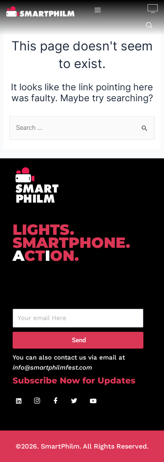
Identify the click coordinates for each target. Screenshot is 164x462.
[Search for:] (81, 127)
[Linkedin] (19, 401)
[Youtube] (93, 401)
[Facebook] (56, 401)
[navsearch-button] (149, 25)
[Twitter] (74, 401)
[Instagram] (37, 401)
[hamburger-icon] (97, 10)
